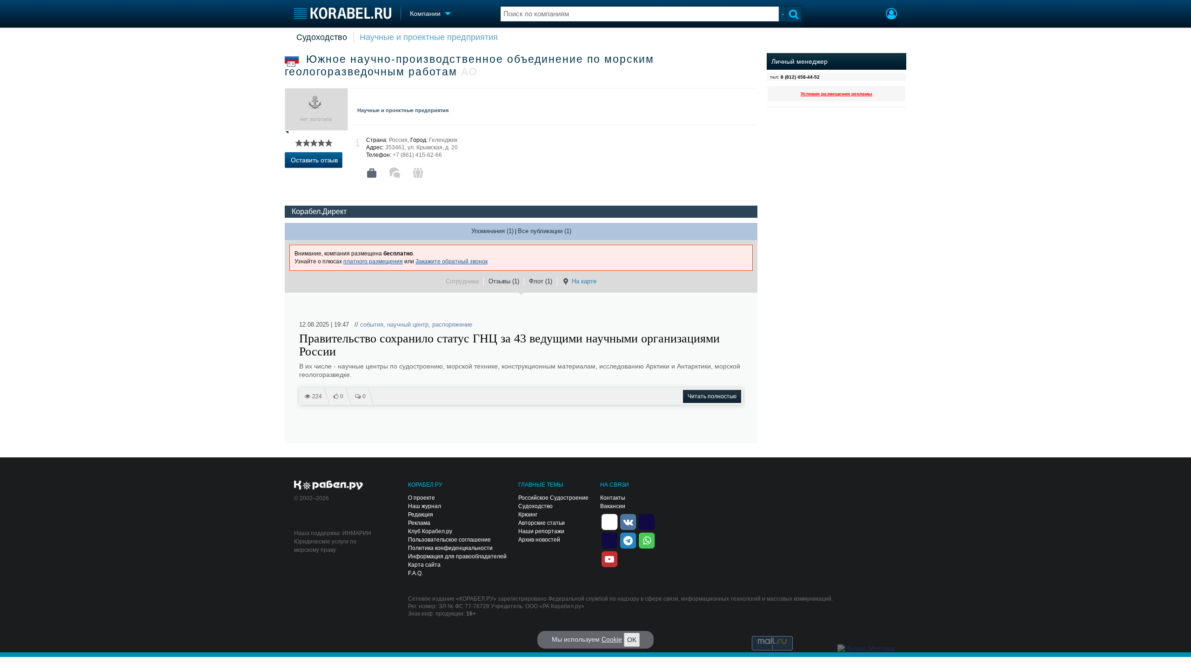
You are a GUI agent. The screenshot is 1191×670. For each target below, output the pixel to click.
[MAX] (609, 540)
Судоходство (321, 37)
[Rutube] (646, 521)
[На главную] (342, 13)
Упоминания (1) (492, 231)
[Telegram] (628, 540)
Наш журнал (424, 506)
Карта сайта (424, 565)
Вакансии (612, 506)
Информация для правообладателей (457, 556)
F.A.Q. (415, 573)
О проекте (421, 498)
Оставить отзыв (314, 160)
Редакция (420, 514)
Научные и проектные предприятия (429, 37)
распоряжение (452, 324)
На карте (584, 281)
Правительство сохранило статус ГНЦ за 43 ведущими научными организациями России (509, 345)
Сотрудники (462, 281)
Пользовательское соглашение (449, 539)
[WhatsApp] (646, 540)
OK (631, 639)
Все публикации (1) (544, 231)
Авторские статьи (541, 523)
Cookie (612, 639)
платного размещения (373, 261)
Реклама (419, 523)
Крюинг (527, 514)
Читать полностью (712, 396)
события (371, 324)
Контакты (612, 498)
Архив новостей (539, 539)
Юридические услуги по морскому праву (325, 545)
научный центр (407, 324)
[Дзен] (609, 521)
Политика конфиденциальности (450, 548)
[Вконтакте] (628, 521)
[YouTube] (609, 558)
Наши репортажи (541, 531)
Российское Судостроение (553, 498)
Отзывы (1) (503, 281)
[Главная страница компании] (371, 173)
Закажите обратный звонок (451, 261)
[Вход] (891, 15)
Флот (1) (540, 281)
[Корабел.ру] (328, 486)
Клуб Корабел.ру (430, 531)
